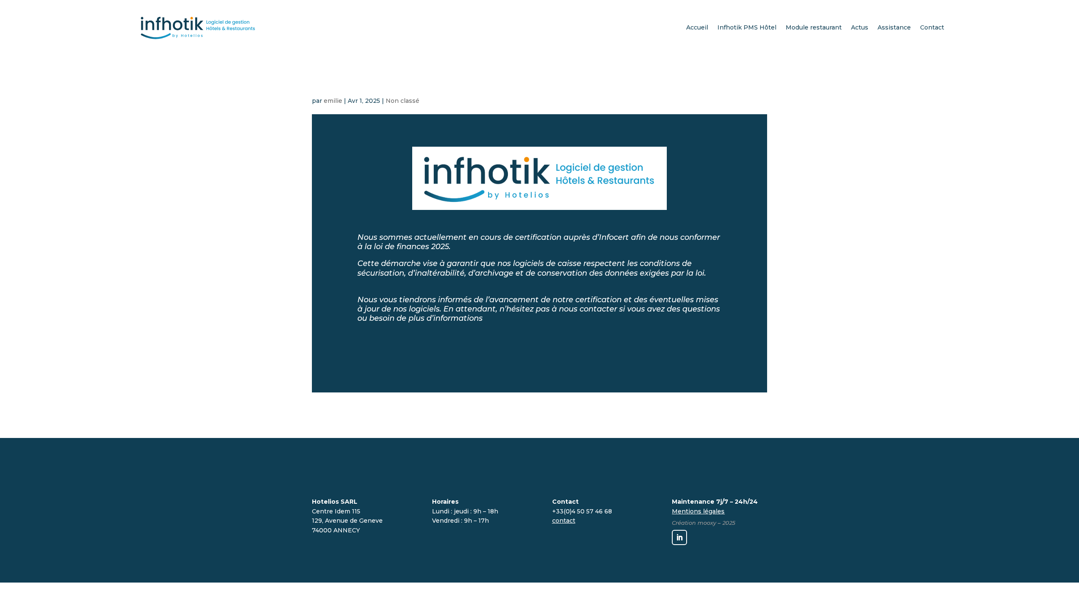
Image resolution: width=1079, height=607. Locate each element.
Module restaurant (814, 27)
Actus (859, 27)
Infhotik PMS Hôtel (746, 27)
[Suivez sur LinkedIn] (679, 537)
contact (563, 520)
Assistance (894, 27)
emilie (333, 101)
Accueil (697, 27)
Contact (932, 27)
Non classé (402, 101)
